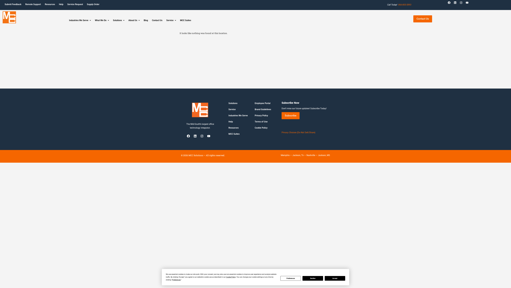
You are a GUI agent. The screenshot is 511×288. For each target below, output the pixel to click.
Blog (146, 20)
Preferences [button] (176, 280)
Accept (334, 278)
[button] (80, 20)
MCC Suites (185, 20)
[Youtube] (468, 4)
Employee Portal (262, 103)
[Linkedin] (456, 4)
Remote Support (33, 4)
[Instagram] (462, 4)
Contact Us (157, 20)
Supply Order (93, 4)
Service (170, 20)
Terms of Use (261, 121)
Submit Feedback (13, 4)
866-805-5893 (404, 4)
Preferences (291, 278)
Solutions (117, 20)
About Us (132, 20)
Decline (312, 278)
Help (61, 4)
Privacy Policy (261, 115)
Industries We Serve (78, 20)
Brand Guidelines (263, 109)
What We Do (100, 20)
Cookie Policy (261, 128)
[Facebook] (450, 4)
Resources (50, 4)
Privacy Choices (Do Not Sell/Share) (298, 132)
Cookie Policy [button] (231, 277)
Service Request (75, 4)
